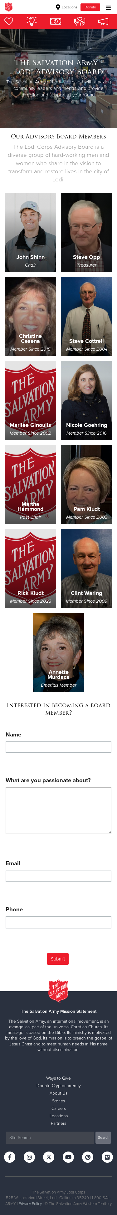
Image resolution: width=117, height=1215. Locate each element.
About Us (58, 1093)
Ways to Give (58, 1078)
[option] (58, 78)
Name (13, 734)
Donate (90, 7)
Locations (69, 7)
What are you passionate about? (48, 780)
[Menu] (106, 7)
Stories (58, 1101)
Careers (58, 1108)
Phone (14, 909)
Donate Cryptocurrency (59, 1085)
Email (13, 863)
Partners (58, 1123)
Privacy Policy (30, 1203)
